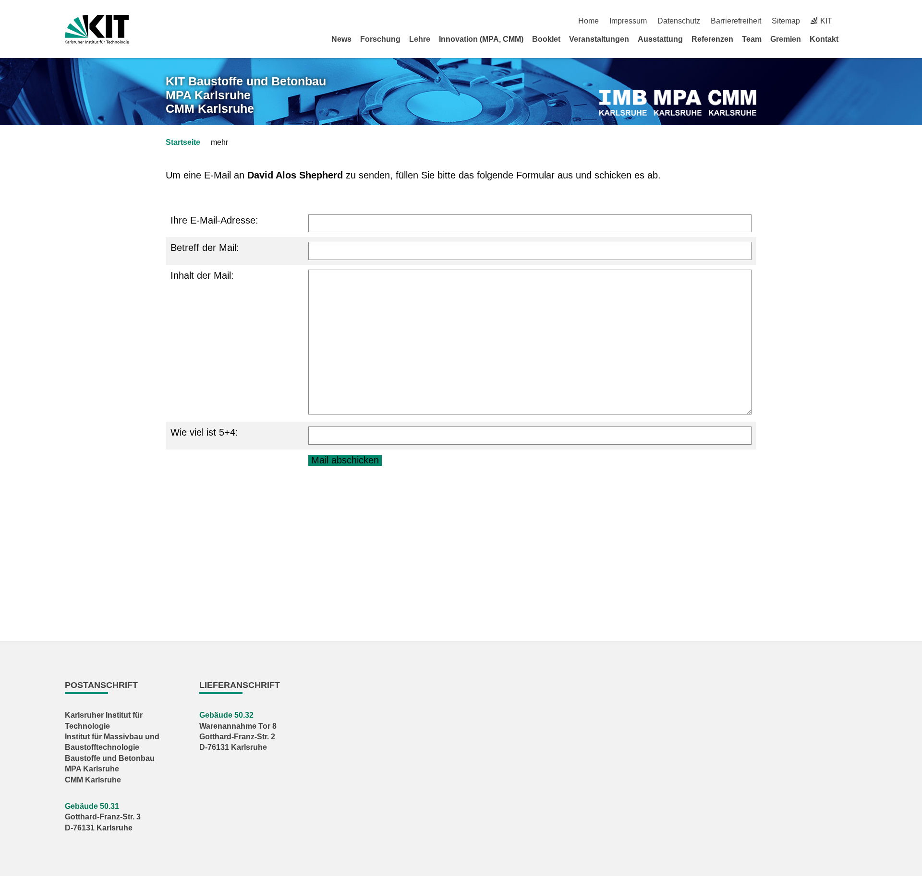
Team (752, 39)
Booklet (546, 39)
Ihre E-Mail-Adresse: (214, 220)
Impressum (628, 21)
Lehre (419, 39)
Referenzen (712, 39)
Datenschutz (678, 21)
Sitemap (786, 21)
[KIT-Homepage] (97, 29)
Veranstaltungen (599, 39)
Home (588, 21)
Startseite (183, 142)
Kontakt (824, 39)
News (341, 39)
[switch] (853, 20)
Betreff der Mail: (204, 247)
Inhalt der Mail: (202, 275)
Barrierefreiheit (736, 21)
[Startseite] (853, 39)
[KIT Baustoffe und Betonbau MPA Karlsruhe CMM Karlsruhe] (677, 103)
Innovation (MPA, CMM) (481, 39)
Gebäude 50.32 (226, 715)
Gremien (785, 39)
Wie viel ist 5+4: (204, 432)
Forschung (380, 39)
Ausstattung (660, 39)
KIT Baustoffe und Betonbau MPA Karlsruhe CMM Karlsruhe (246, 95)
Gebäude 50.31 (92, 806)
